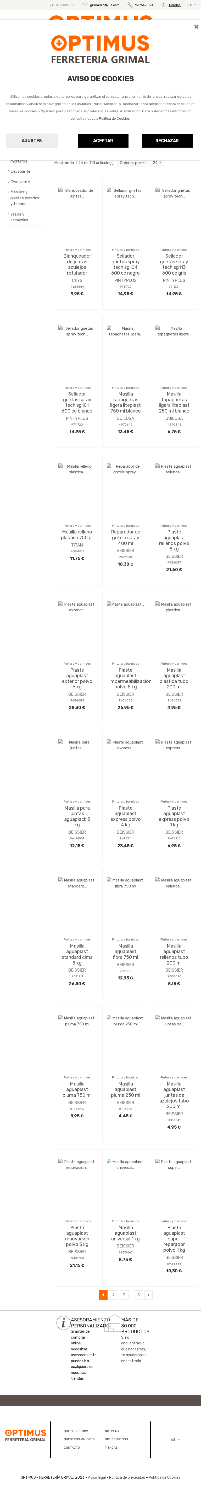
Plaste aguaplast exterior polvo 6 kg (77, 678)
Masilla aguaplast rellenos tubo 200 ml (174, 954)
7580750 (77, 1258)
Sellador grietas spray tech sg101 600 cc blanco (77, 402)
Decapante (20, 171)
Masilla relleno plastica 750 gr (77, 535)
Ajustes (32, 140)
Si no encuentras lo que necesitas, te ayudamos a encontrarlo (134, 1349)
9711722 (125, 286)
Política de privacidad (127, 1477)
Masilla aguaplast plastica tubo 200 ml (174, 678)
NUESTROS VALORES (79, 1439)
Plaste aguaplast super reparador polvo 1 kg (174, 1239)
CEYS (77, 280)
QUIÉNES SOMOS (76, 1431)
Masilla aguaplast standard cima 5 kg (77, 954)
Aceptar (103, 140)
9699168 (125, 557)
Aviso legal (97, 1477)
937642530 (144, 5)
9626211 (126, 838)
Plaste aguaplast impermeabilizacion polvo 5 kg (130, 678)
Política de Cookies (114, 118)
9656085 (77, 700)
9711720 (77, 424)
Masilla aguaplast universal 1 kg (125, 1233)
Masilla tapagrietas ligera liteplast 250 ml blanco (174, 402)
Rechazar (167, 140)
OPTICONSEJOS (116, 1439)
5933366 (174, 1264)
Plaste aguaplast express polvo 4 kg (125, 816)
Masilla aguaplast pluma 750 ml (77, 1089)
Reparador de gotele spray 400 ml (125, 537)
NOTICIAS (112, 1431)
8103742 (125, 1109)
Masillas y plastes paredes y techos (24, 198)
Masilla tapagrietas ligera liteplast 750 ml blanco (125, 402)
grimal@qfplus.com (105, 5)
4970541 (174, 424)
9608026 (174, 976)
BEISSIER (125, 550)
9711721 (174, 286)
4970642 (125, 424)
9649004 (77, 838)
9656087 (174, 562)
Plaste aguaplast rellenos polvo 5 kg (174, 540)
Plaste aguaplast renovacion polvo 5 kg (77, 1236)
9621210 (125, 971)
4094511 (77, 551)
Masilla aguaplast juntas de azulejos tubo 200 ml (174, 1095)
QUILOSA (125, 418)
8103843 (77, 1109)
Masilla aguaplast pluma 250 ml (125, 1089)
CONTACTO (72, 1447)
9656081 (174, 700)
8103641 (174, 1120)
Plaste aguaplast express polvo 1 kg (174, 816)
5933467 (125, 1252)
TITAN (77, 545)
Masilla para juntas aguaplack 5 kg (77, 816)
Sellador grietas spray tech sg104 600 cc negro (125, 264)
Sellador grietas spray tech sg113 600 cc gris (174, 264)
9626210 (174, 838)
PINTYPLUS (125, 280)
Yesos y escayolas (19, 217)
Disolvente (20, 181)
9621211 (77, 976)
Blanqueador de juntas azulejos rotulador (77, 264)
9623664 (77, 286)
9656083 (126, 700)
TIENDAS (111, 1447)
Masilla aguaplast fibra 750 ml (125, 951)
